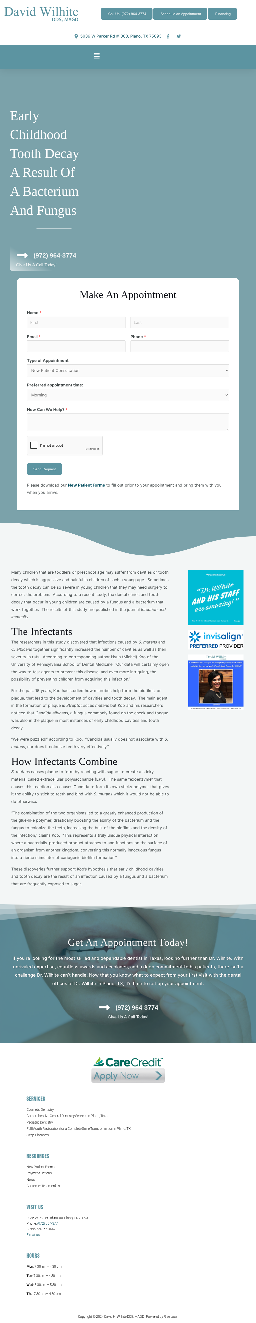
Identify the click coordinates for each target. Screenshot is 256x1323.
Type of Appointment (47, 360)
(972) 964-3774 (48, 1223)
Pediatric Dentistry (39, 1122)
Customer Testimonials (43, 1186)
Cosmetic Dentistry (40, 1110)
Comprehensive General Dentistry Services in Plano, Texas (67, 1116)
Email (33, 336)
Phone (138, 336)
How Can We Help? (47, 409)
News (30, 1180)
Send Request (44, 469)
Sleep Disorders (37, 1135)
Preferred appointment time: (55, 384)
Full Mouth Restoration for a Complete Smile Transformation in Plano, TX (78, 1129)
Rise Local (171, 1316)
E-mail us (33, 1235)
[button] (97, 57)
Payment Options (39, 1173)
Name (34, 312)
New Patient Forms (40, 1167)
